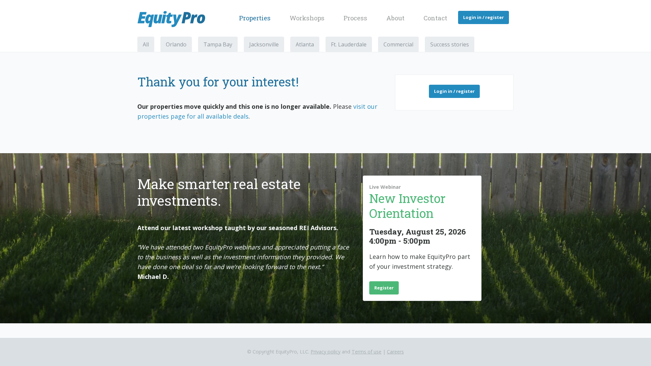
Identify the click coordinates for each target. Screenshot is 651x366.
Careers (395, 351)
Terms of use (366, 351)
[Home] (174, 19)
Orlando (176, 44)
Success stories (449, 44)
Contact (435, 18)
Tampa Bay (217, 44)
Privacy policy (325, 351)
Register (384, 288)
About (395, 18)
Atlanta (305, 44)
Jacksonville (264, 44)
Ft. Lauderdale (349, 44)
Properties (255, 18)
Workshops (307, 18)
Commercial (398, 44)
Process (355, 18)
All (146, 44)
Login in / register (483, 17)
